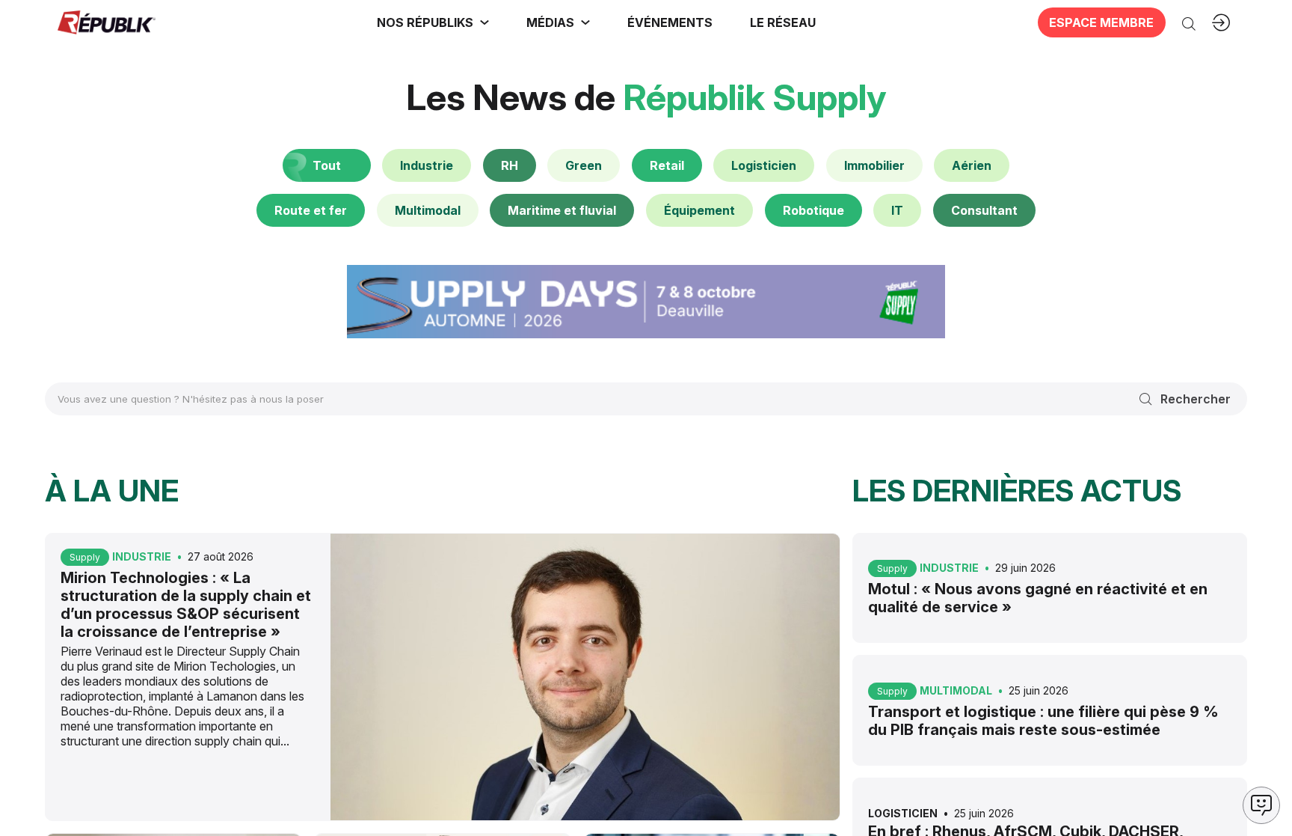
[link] (433, 22)
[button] (670, 22)
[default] (426, 165)
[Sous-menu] (484, 22)
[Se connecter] (1221, 22)
